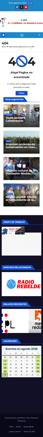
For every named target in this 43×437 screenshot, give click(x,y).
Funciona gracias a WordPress (15, 418)
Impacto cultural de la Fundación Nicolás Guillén (20, 173)
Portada (9, 194)
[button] (39, 35)
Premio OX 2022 (29, 431)
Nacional (9, 114)
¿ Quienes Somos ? (15, 431)
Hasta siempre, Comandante (16, 119)
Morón (8, 141)
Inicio (4, 47)
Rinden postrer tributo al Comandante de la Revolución (21, 199)
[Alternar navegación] (22, 35)
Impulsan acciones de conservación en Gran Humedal (20, 147)
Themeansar (21, 421)
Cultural (9, 167)
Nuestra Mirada (29, 427)
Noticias (18, 427)
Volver (21, 93)
